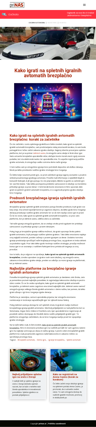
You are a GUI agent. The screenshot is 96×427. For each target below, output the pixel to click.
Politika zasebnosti (57, 423)
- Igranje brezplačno (55, 340)
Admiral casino (39, 153)
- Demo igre (41, 340)
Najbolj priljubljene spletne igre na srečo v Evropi (27, 375)
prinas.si (42, 423)
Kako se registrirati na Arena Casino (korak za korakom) (65, 377)
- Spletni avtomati (72, 340)
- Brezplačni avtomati (25, 340)
